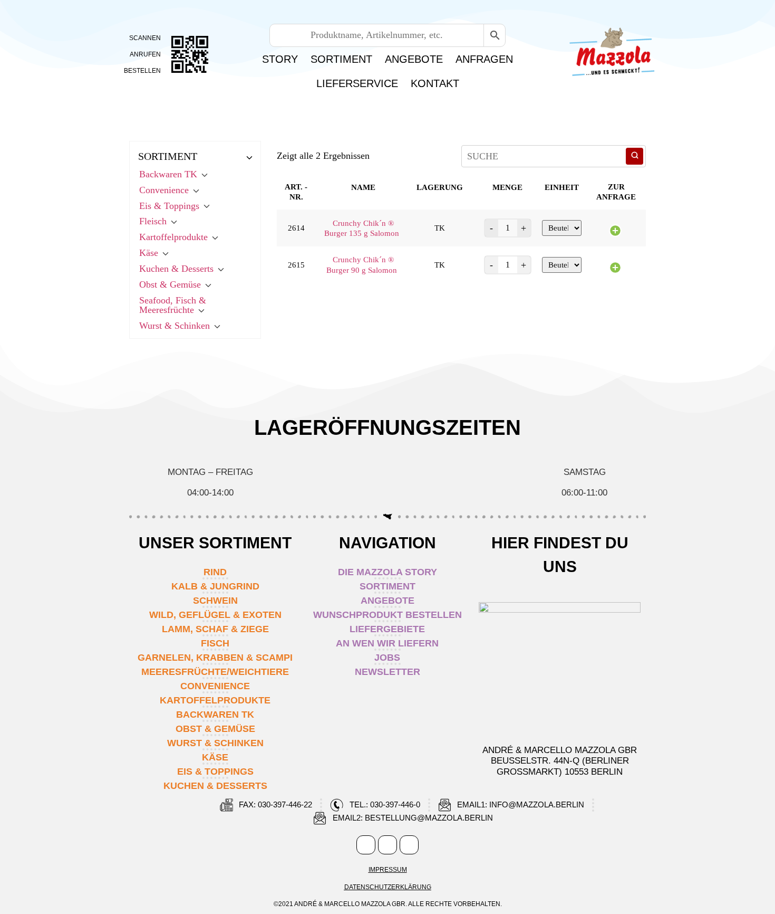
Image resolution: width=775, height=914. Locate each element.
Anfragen (484, 59)
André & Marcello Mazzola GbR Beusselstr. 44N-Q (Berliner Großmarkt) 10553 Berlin (559, 761)
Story (280, 59)
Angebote (414, 59)
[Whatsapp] (409, 844)
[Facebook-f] (365, 844)
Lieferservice (357, 83)
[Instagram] (387, 844)
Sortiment (341, 59)
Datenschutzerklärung (387, 887)
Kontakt (435, 83)
